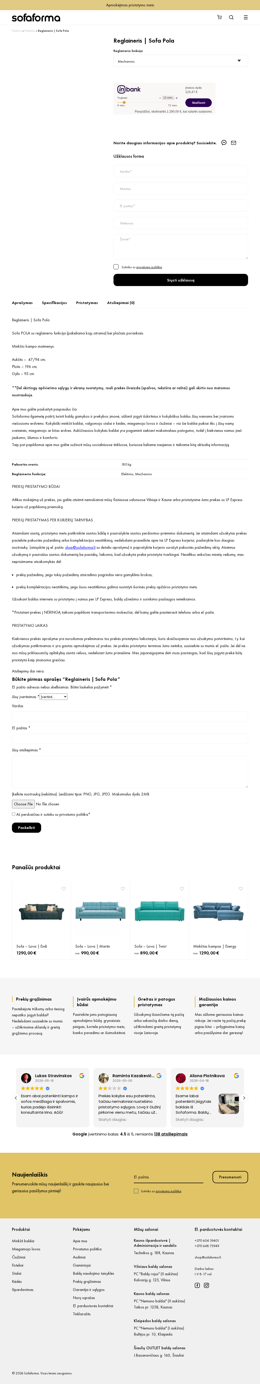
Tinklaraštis (82, 1314)
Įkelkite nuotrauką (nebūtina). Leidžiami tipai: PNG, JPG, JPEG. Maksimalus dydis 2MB (80, 794)
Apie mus (80, 1241)
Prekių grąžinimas (87, 1281)
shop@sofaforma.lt (208, 1257)
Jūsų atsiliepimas (26, 750)
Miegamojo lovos (26, 1249)
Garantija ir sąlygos (89, 1289)
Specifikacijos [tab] (54, 302)
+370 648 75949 (207, 1246)
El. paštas (21, 728)
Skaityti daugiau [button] (112, 1119)
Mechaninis (143, 474)
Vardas (17, 705)
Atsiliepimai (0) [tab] (121, 302)
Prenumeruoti (230, 1177)
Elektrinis (127, 474)
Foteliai (17, 1265)
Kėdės (17, 1281)
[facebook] (197, 1285)
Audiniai (79, 1257)
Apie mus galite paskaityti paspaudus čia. (44, 409)
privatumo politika (149, 267)
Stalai (16, 1273)
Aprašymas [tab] (22, 302)
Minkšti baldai (23, 1241)
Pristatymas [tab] (87, 302)
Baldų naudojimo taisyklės (93, 1273)
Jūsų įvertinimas (26, 696)
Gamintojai (82, 1265)
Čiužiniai (18, 1257)
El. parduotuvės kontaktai (93, 1305)
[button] (244, 1098)
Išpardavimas (23, 1289)
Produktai (29, 31)
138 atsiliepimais (171, 1134)
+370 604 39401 (207, 1240)
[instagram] (206, 1285)
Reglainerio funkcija (128, 50)
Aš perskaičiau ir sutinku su (53, 814)
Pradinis (17, 31)
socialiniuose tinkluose (109, 444)
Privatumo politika (87, 1249)
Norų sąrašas (84, 1297)
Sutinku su (161, 1191)
